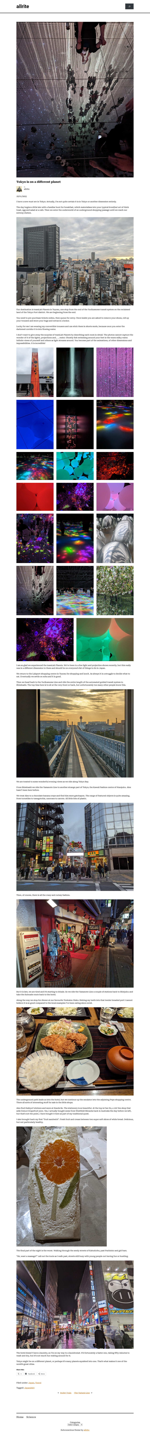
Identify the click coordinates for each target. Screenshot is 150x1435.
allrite (22, 6)
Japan (31, 1383)
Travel (38, 1383)
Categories (75, 1422)
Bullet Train (65, 1393)
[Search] (129, 6)
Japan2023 (29, 1388)
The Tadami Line (82, 1393)
